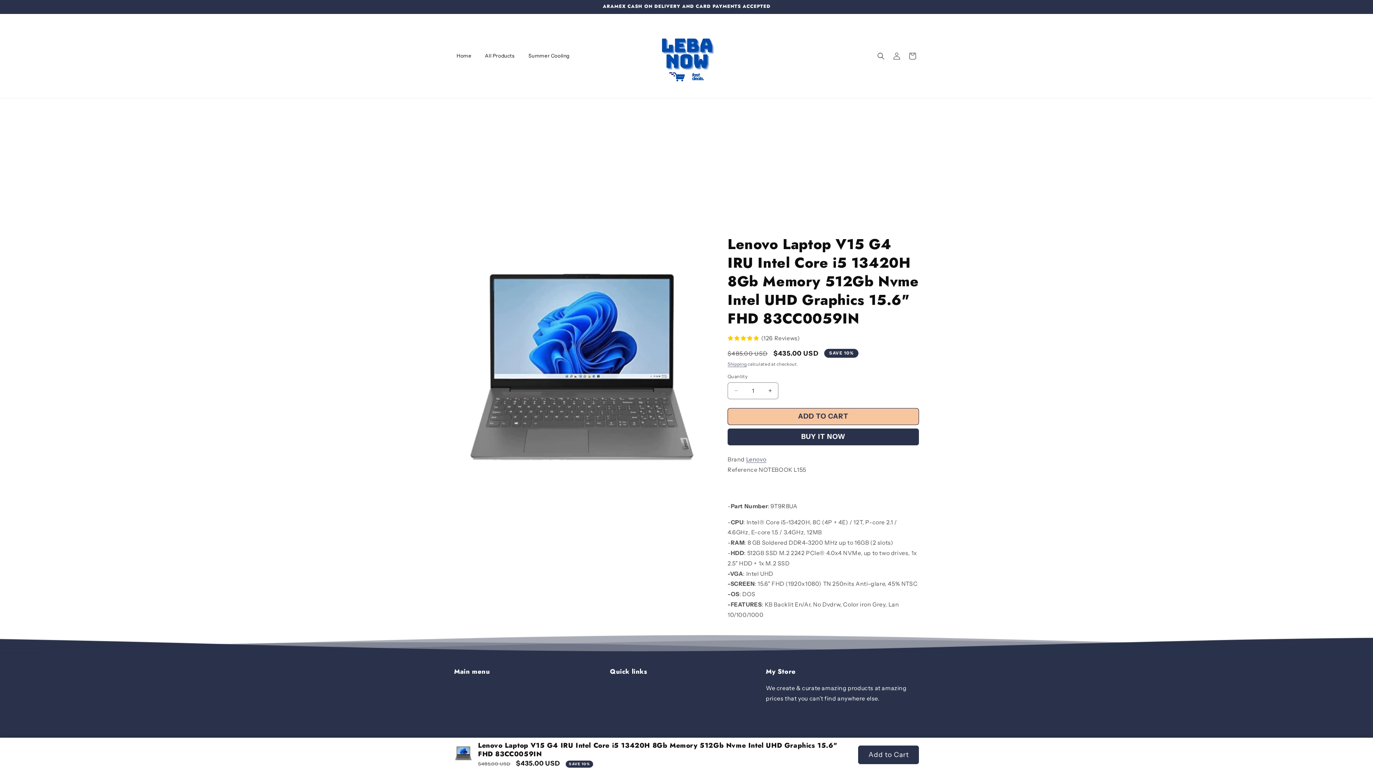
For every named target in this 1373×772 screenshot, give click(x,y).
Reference (742, 469)
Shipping (737, 364)
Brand (736, 459)
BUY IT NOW (823, 436)
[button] (881, 56)
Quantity (738, 376)
